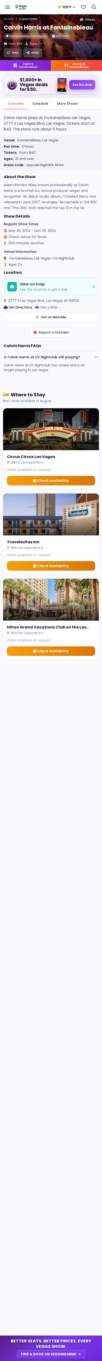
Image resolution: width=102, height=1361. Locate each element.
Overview (16, 103)
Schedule (40, 103)
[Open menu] (7, 7)
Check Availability (53, 480)
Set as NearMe (53, 317)
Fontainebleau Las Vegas (27, 36)
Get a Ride (48, 307)
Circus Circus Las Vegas (31, 456)
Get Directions (20, 307)
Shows (9, 19)
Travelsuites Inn (23, 542)
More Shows (67, 103)
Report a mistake (54, 332)
